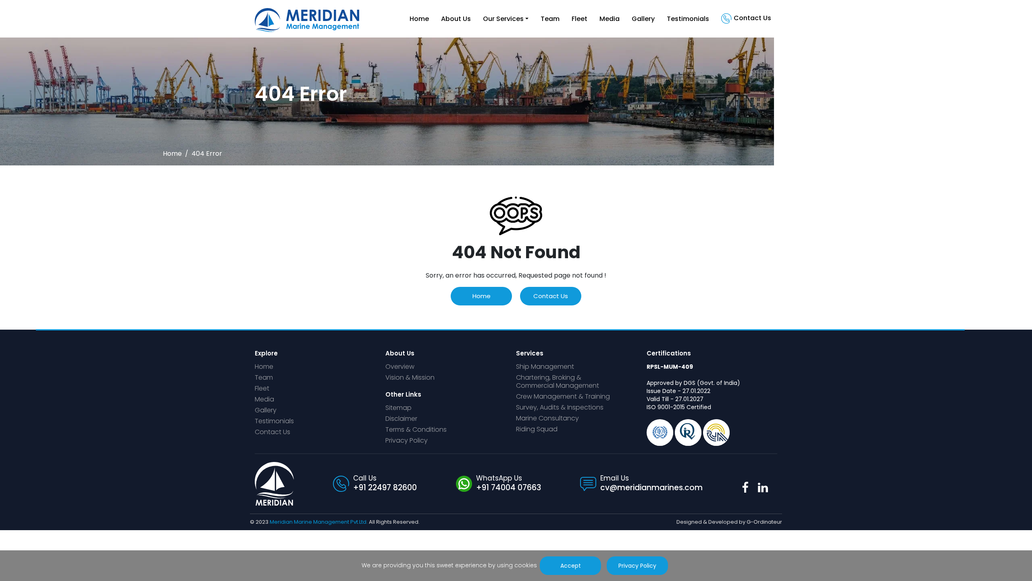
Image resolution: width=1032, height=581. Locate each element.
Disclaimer (401, 419)
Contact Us (752, 18)
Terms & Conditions (416, 430)
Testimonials (688, 18)
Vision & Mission (410, 378)
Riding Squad (537, 429)
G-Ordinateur (764, 522)
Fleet (579, 18)
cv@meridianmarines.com (651, 487)
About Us (456, 18)
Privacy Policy (406, 441)
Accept (570, 566)
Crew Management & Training (563, 397)
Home (419, 18)
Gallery (643, 18)
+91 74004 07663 (508, 487)
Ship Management (545, 367)
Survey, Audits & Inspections (559, 407)
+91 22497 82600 (385, 487)
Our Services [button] (503, 18)
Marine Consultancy (547, 418)
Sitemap (398, 408)
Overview (399, 367)
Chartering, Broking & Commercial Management (557, 382)
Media (609, 18)
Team (550, 18)
